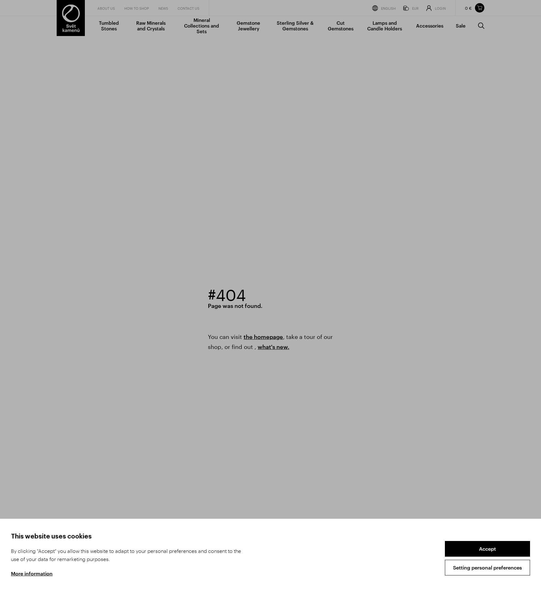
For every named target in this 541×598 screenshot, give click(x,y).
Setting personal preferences (487, 567)
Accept (487, 549)
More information (32, 573)
